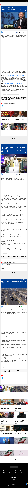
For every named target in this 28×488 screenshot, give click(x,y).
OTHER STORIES (3, 109)
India (3, 470)
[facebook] (17, 32)
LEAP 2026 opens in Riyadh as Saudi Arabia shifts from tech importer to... (6, 132)
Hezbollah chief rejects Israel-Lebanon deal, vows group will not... (6, 421)
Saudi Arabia (2, 130)
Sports (15, 130)
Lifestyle (10, 472)
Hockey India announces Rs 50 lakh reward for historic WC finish (20, 132)
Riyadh (3, 253)
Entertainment (16, 117)
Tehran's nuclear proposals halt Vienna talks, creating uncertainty (20, 459)
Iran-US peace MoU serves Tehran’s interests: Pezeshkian (13, 83)
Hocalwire (19, 485)
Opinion (10, 470)
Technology (16, 472)
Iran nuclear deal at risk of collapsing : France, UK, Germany (6, 459)
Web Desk (5, 174)
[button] (1, 1)
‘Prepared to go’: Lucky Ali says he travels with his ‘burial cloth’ (20, 119)
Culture (21, 472)
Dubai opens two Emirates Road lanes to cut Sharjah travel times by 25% (15, 65)
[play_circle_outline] (7, 113)
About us (14, 478)
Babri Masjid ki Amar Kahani (5, 119)
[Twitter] (19, 32)
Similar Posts (2, 385)
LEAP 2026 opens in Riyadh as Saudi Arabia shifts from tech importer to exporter (15, 43)
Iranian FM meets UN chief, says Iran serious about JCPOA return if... (6, 446)
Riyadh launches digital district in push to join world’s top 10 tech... (21, 434)
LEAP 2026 (6, 253)
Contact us (13, 479)
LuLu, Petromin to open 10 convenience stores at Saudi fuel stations (15, 75)
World (1, 444)
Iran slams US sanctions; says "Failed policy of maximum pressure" (20, 446)
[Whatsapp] (21, 32)
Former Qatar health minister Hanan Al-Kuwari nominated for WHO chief (20, 421)
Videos (2, 117)
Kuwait (1, 431)
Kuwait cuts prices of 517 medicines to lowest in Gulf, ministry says (6, 434)
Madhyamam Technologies (13, 485)
